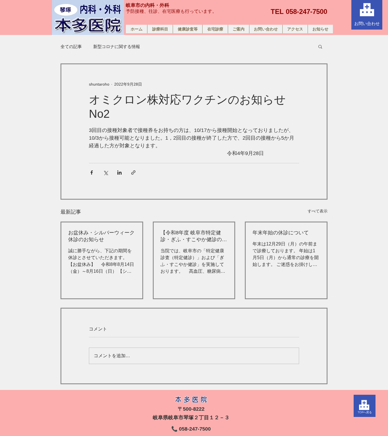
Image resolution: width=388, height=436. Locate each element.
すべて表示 (317, 211)
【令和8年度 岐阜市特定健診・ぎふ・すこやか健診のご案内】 (193, 236)
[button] (320, 46)
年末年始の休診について (281, 232)
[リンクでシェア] (133, 172)
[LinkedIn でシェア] (119, 172)
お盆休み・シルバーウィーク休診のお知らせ (101, 236)
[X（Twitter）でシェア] (105, 172)
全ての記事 (71, 46)
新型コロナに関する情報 (116, 46)
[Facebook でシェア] (91, 172)
